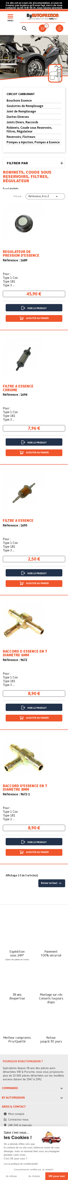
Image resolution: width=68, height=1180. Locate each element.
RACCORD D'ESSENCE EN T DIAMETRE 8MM (25, 788)
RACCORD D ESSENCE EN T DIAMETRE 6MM (25, 653)
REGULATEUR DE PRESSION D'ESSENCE (21, 253)
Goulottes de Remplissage (25, 106)
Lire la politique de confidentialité (21, 1164)
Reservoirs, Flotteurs (21, 136)
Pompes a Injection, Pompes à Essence (33, 142)
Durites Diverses (18, 116)
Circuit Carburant (21, 94)
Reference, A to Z (43, 196)
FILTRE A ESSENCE (18, 521)
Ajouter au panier (37, 318)
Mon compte (16, 1113)
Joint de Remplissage (21, 111)
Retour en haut (52, 883)
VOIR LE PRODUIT (37, 308)
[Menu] (9, 16)
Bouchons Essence (19, 100)
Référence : (11, 260)
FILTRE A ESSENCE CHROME (18, 388)
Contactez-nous (18, 1119)
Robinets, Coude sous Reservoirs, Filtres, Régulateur (29, 129)
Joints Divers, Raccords (22, 122)
